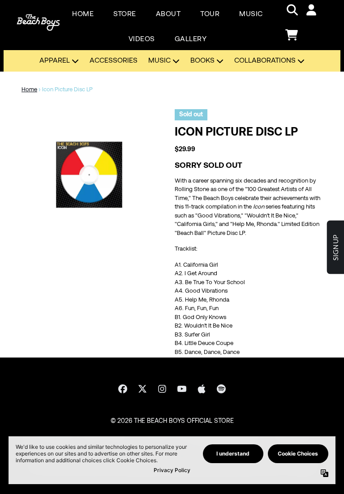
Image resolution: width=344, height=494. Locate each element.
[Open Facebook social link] (123, 389)
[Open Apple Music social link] (201, 389)
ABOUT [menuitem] (168, 14)
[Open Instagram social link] (162, 389)
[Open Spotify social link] (221, 389)
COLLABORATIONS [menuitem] (265, 61)
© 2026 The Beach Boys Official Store (172, 421)
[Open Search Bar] (291, 10)
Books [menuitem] (202, 61)
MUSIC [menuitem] (251, 14)
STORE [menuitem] (124, 14)
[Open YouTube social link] (182, 389)
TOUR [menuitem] (209, 14)
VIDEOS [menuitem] (142, 39)
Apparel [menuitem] (54, 61)
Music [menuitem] (159, 61)
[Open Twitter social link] (142, 389)
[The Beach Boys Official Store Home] (38, 22)
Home (29, 90)
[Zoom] (89, 176)
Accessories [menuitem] (114, 61)
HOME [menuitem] (83, 14)
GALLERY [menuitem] (191, 39)
